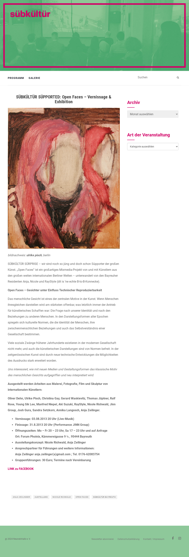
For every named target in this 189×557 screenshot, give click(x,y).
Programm (16, 77)
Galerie (34, 77)
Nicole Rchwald (62, 497)
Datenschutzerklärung (129, 539)
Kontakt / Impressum (153, 539)
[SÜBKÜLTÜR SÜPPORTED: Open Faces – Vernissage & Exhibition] (64, 178)
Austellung (41, 497)
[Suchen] (178, 77)
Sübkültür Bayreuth (104, 497)
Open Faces (82, 497)
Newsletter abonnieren (103, 539)
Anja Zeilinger (21, 497)
